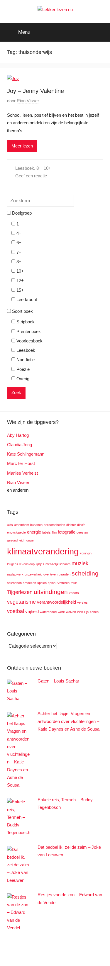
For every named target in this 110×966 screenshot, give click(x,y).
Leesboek (24, 168)
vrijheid (32, 611)
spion (51, 583)
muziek (80, 563)
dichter (71, 525)
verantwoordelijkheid (56, 602)
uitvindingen (51, 591)
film (54, 532)
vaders (74, 593)
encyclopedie (16, 532)
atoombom (21, 525)
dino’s (81, 525)
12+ (19, 280)
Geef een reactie (31, 175)
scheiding (85, 573)
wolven (71, 612)
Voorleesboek (29, 340)
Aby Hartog (18, 435)
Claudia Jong (19, 444)
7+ (18, 252)
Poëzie (22, 369)
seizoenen (14, 583)
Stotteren (63, 583)
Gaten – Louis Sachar (58, 680)
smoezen (29, 583)
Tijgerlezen (20, 592)
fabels (46, 532)
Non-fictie (25, 359)
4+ (18, 233)
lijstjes (40, 564)
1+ (18, 223)
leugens (12, 564)
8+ (38, 168)
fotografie (66, 531)
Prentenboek (28, 331)
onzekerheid (33, 574)
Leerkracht (26, 299)
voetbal (15, 611)
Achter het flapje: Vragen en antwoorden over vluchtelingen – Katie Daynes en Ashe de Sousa (68, 721)
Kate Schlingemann (25, 453)
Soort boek (22, 311)
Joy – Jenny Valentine (35, 91)
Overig (22, 378)
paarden (64, 574)
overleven (50, 574)
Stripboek (25, 321)
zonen (94, 612)
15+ (19, 290)
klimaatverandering (43, 551)
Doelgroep (21, 212)
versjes (82, 602)
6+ (18, 242)
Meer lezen (22, 145)
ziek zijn (83, 612)
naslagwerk (15, 574)
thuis (74, 583)
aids (10, 525)
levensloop (27, 564)
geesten (82, 532)
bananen (36, 525)
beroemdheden (54, 525)
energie (34, 531)
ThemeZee (87, 955)
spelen (42, 583)
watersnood (48, 612)
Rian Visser (28, 100)
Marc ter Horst (21, 463)
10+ (47, 168)
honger (30, 540)
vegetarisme (21, 602)
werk (61, 612)
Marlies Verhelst (22, 473)
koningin (86, 553)
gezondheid (15, 540)
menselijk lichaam (57, 564)
